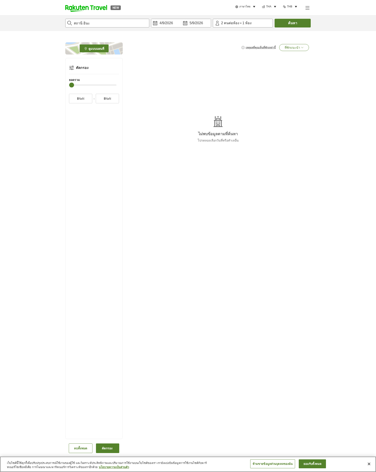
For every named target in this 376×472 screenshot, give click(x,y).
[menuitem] (246, 6)
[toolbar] (181, 23)
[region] (188, 464)
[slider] (71, 85)
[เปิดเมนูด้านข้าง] (307, 7)
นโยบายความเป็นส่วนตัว (114, 467)
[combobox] (107, 23)
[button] (86, 7)
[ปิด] (369, 464)
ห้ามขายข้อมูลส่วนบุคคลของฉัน (273, 463)
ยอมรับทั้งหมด (312, 463)
